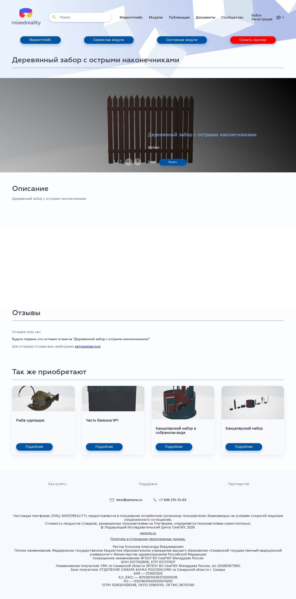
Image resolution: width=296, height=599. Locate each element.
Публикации (179, 17)
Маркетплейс (131, 17)
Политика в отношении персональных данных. (148, 539)
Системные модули (181, 40)
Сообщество (232, 17)
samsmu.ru (148, 533)
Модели (156, 17)
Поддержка (148, 484)
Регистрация (261, 19)
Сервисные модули (108, 40)
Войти (256, 15)
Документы (205, 17)
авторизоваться (87, 346)
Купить (173, 162)
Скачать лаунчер (252, 40)
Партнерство (238, 484)
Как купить (57, 484)
